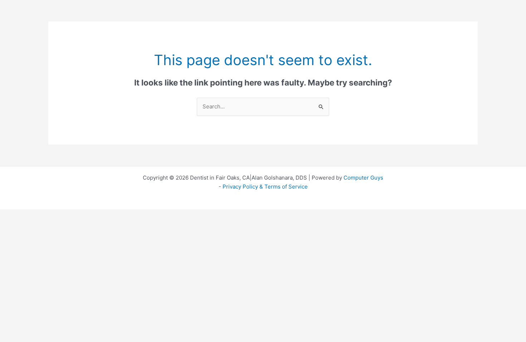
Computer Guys (363, 177)
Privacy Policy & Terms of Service (265, 186)
